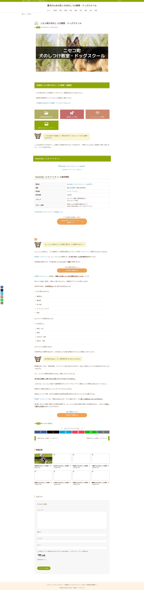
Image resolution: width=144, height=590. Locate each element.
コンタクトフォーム (75, 584)
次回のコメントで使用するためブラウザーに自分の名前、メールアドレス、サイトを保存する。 (64, 551)
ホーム (49, 584)
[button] (40, 432)
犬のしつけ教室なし (48, 423)
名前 (39, 532)
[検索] (121, 1)
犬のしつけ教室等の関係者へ (89, 584)
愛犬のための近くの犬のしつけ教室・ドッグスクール (72, 6)
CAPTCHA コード (41, 559)
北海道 (38, 27)
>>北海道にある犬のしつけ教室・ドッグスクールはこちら (53, 103)
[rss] (119, 1)
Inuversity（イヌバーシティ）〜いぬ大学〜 (80, 184)
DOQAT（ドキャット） (83, 251)
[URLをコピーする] (103, 432)
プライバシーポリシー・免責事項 (61, 584)
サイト (39, 545)
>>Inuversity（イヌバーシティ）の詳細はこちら (48, 212)
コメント (40, 510)
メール (39, 538)
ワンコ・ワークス (72, 191)
